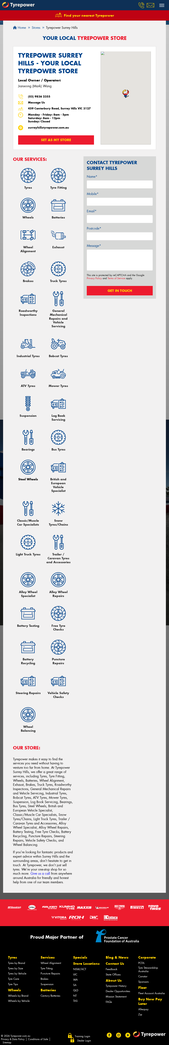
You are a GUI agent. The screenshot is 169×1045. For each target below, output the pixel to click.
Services (48, 957)
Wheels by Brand (18, 995)
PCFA (141, 963)
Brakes (44, 979)
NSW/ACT (79, 969)
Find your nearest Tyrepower (89, 15)
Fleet (142, 987)
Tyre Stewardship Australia (148, 969)
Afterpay (143, 1009)
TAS (75, 1001)
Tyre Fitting (47, 968)
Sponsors (143, 981)
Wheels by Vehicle (19, 1001)
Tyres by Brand (16, 963)
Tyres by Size (15, 968)
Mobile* (93, 194)
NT (75, 995)
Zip (140, 1014)
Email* (91, 211)
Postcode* (94, 228)
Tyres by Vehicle (17, 973)
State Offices (113, 974)
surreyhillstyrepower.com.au (48, 127)
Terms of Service (116, 278)
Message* (94, 246)
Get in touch (120, 290)
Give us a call (40, 873)
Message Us (36, 102)
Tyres (12, 957)
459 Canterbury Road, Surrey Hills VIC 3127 (59, 108)
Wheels (14, 990)
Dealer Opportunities (118, 991)
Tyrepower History (116, 986)
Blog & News (117, 957)
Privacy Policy (94, 278)
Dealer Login (84, 1040)
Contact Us (115, 963)
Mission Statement (116, 996)
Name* (92, 176)
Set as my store (56, 140)
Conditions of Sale (38, 1039)
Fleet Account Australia (151, 993)
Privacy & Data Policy (13, 1039)
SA (74, 985)
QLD (75, 990)
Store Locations (86, 963)
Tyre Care (13, 979)
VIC (75, 974)
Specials (80, 957)
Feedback (111, 969)
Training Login (82, 1036)
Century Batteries (50, 995)
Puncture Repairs (50, 973)
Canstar (142, 976)
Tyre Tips (13, 984)
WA (75, 979)
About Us (114, 980)
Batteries (48, 990)
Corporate (147, 957)
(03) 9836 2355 (39, 96)
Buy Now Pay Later (150, 1001)
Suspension (47, 984)
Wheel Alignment (51, 963)
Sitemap (7, 1042)
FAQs (109, 1002)
